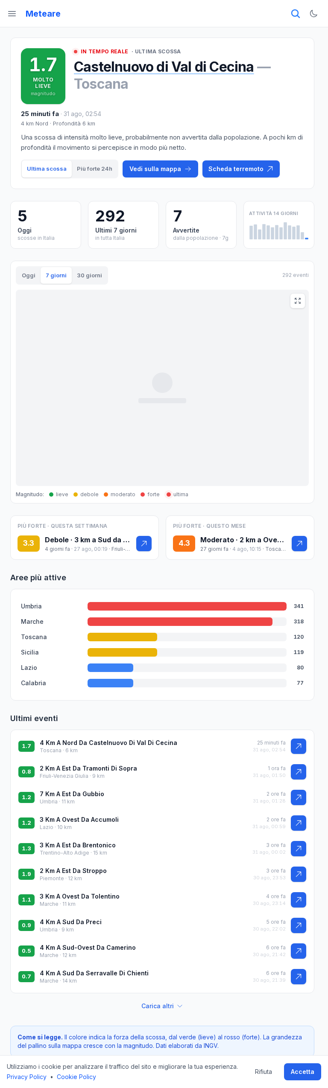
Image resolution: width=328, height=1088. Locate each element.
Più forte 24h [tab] (94, 168)
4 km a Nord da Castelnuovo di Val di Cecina (108, 742)
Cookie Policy (76, 1076)
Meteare (43, 14)
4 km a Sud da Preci (71, 921)
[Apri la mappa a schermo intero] (297, 300)
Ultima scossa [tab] (47, 168)
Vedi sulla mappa (155, 168)
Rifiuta (263, 1071)
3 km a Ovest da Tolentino (80, 896)
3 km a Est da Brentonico (78, 845)
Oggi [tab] (28, 275)
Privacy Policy (27, 1076)
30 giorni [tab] (89, 275)
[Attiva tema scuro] (313, 13)
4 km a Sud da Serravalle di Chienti (94, 973)
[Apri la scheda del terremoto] (144, 543)
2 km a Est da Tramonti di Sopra (88, 768)
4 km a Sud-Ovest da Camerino (88, 947)
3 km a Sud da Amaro (110, 539)
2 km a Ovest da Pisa (275, 539)
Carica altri (157, 1005)
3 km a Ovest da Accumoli (79, 819)
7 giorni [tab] (56, 275)
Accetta (302, 1071)
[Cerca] (295, 13)
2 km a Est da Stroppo (73, 870)
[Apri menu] (11, 13)
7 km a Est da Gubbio (72, 793)
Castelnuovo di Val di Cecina (164, 66)
